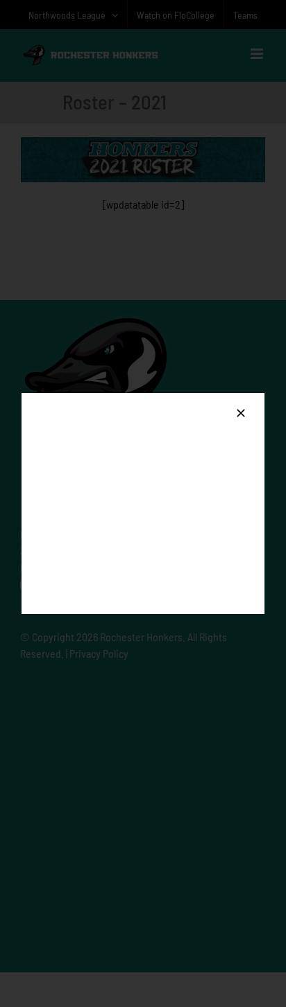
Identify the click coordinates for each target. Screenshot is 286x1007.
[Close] (241, 413)
